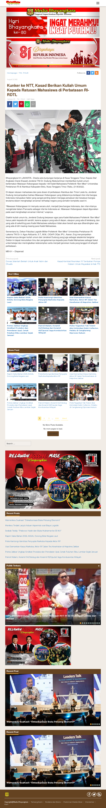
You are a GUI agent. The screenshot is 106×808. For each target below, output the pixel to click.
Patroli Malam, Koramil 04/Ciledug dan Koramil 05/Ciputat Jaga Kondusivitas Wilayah (52, 405)
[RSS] (97, 73)
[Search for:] (18, 443)
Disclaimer (89, 802)
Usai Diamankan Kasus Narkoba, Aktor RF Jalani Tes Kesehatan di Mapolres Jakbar (84, 299)
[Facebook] (88, 73)
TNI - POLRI (21, 99)
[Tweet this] (15, 104)
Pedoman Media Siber (72, 802)
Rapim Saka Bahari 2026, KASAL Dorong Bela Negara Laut (20, 299)
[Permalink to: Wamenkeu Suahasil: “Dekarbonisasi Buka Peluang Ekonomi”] (53, 700)
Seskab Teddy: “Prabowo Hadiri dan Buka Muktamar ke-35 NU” (33, 531)
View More (53, 433)
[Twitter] (93, 73)
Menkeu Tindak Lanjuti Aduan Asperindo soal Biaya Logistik (32, 525)
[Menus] (98, 3)
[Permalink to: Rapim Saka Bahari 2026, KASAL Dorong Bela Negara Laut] (21, 287)
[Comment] (33, 104)
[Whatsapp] (27, 104)
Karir (6, 804)
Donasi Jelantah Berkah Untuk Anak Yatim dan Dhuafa (27, 261)
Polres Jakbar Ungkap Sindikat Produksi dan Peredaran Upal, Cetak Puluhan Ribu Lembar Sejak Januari (20, 330)
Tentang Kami (36, 802)
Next (64, 418)
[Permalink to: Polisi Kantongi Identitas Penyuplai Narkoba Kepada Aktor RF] (53, 287)
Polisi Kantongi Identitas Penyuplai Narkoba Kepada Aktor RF (51, 299)
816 (57, 418)
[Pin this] (21, 104)
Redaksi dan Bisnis (53, 802)
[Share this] (9, 104)
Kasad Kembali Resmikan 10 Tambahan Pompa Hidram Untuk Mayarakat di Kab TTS (78, 261)
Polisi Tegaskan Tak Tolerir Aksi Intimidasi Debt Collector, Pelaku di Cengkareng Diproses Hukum (83, 405)
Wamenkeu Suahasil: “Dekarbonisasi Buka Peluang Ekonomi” (32, 520)
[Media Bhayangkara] (13, 3)
